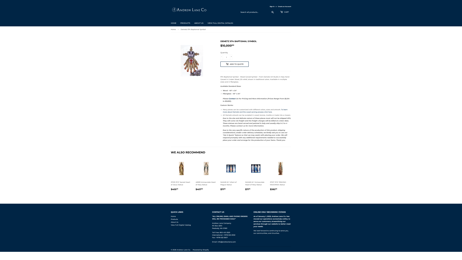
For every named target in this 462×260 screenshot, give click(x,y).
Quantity (224, 53)
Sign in (272, 6)
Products (185, 23)
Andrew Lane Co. (183, 250)
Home (173, 23)
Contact (232, 99)
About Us (198, 23)
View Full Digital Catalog (220, 23)
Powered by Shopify (201, 250)
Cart (286, 12)
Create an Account (284, 6)
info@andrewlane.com (227, 242)
